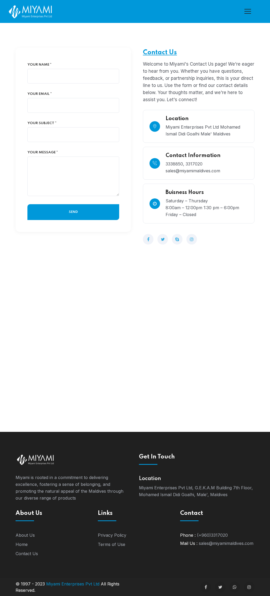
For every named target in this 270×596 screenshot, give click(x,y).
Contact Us (27, 553)
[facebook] (148, 239)
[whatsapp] (234, 587)
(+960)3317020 (212, 535)
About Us (25, 535)
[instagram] (191, 239)
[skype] (177, 239)
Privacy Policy (112, 535)
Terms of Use (111, 544)
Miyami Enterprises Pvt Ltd (72, 584)
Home (22, 544)
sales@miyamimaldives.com (226, 543)
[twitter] (162, 239)
